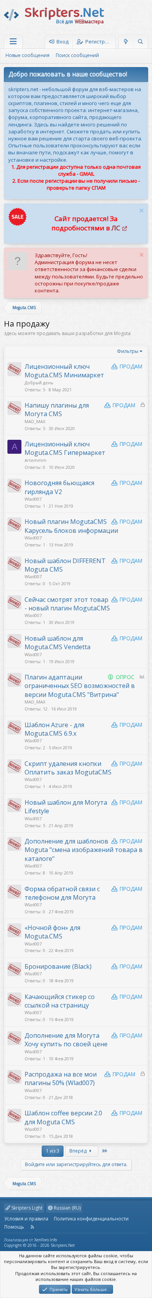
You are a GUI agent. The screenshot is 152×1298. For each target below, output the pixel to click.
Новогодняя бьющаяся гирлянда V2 (59, 487)
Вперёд (78, 1151)
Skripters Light (26, 1208)
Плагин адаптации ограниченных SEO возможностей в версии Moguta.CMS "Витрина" (80, 686)
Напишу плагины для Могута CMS (57, 409)
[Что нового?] (126, 41)
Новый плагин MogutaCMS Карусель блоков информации (71, 525)
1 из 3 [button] (52, 1151)
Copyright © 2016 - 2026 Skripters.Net (39, 1245)
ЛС (115, 227)
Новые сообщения (27, 55)
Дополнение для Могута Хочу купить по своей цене (66, 1039)
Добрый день (39, 382)
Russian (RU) (67, 1208)
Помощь (14, 1227)
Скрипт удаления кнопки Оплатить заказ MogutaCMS (68, 767)
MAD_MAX (35, 421)
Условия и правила (26, 1218)
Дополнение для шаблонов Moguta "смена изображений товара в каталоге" (84, 850)
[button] (13, 42)
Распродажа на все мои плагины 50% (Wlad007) (61, 1078)
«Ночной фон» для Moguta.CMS (52, 931)
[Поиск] (140, 41)
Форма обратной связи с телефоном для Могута (62, 893)
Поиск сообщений (77, 55)
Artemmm (35, 460)
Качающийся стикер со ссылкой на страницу (60, 1000)
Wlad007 (33, 499)
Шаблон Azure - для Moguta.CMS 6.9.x (54, 729)
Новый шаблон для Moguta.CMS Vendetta (57, 642)
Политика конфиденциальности (91, 1218)
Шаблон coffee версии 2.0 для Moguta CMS (63, 1117)
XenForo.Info (45, 1240)
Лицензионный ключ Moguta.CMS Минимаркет (64, 370)
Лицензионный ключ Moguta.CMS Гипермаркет (65, 448)
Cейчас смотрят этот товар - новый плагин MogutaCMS (67, 603)
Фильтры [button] (127, 351)
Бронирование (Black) (58, 966)
